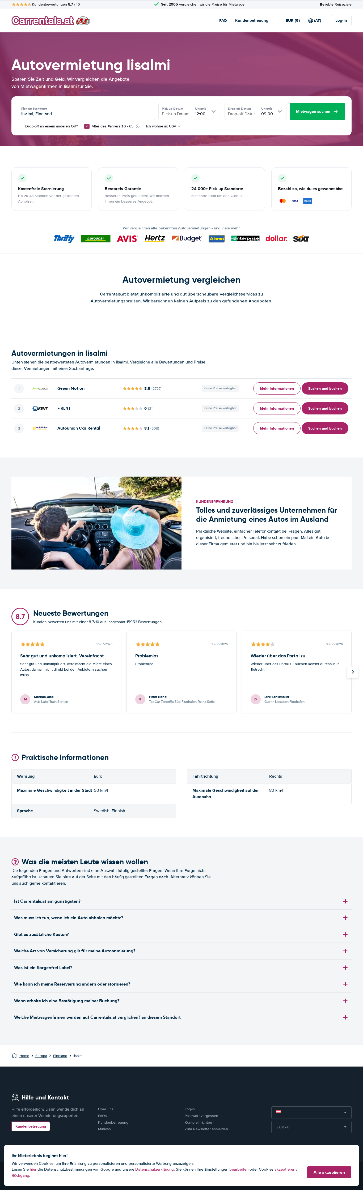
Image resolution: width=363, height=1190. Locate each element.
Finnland (60, 1056)
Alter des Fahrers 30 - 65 (112, 126)
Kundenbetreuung (251, 20)
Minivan (104, 1129)
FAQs (102, 1116)
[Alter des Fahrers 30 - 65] (87, 126)
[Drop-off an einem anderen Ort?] (20, 126)
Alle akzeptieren (329, 1172)
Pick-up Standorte (34, 108)
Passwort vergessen (201, 1116)
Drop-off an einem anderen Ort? (51, 126)
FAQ (223, 20)
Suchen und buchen (325, 388)
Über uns (105, 1109)
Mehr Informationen (277, 388)
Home (24, 1056)
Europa (41, 1056)
